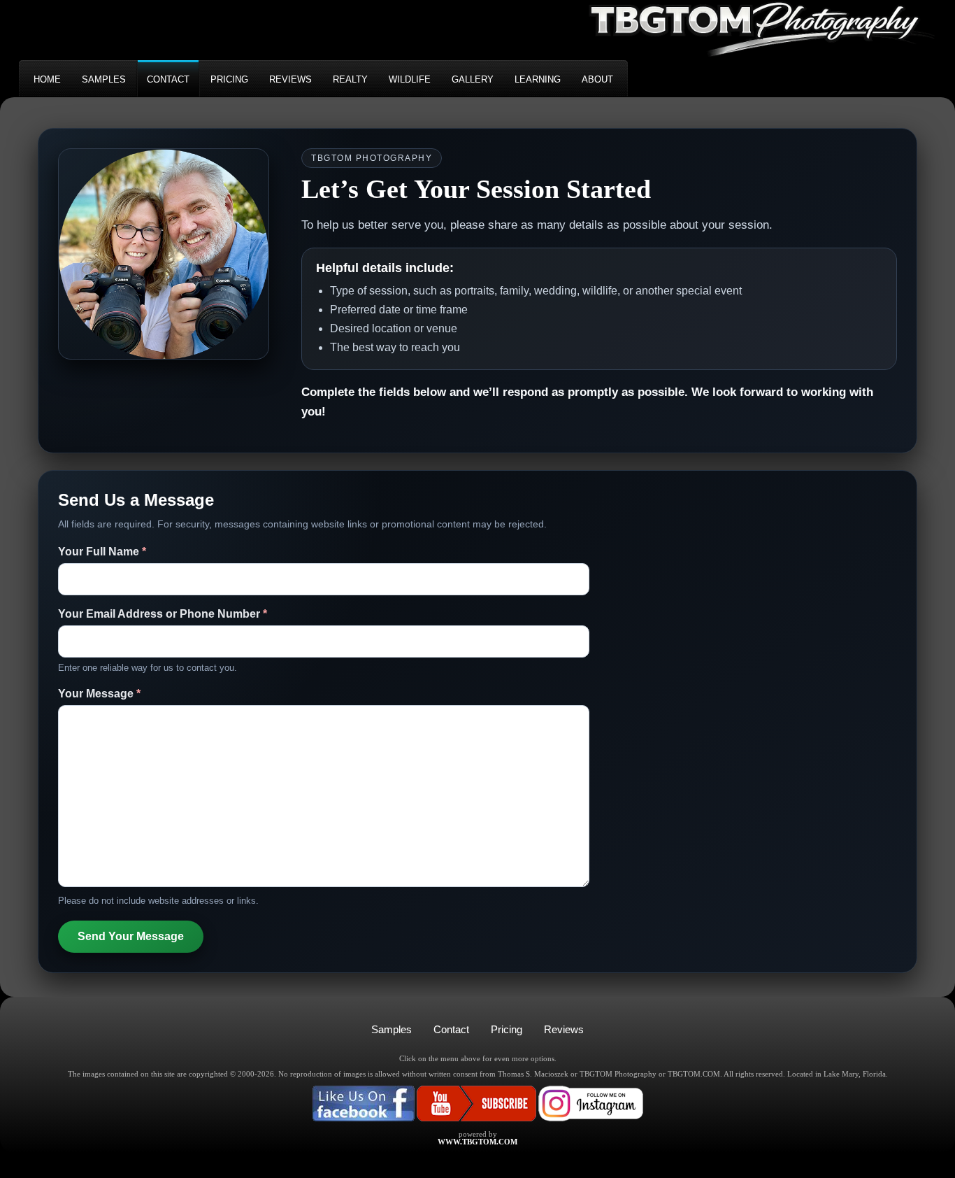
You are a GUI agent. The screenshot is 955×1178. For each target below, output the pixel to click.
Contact (451, 1029)
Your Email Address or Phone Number (162, 614)
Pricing (506, 1029)
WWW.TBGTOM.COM (477, 1142)
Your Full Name (102, 552)
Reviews (564, 1029)
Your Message (99, 694)
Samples (391, 1029)
